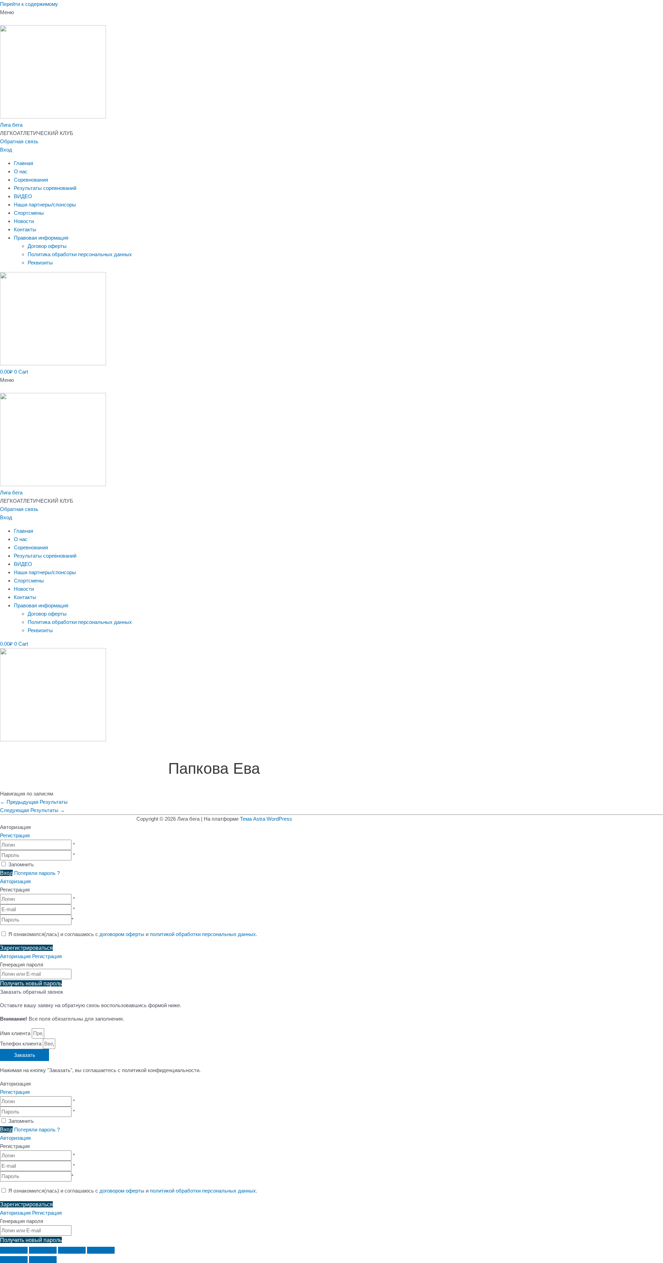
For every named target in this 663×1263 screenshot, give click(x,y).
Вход (6, 150)
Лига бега (11, 125)
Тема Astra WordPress (266, 819)
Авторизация (15, 881)
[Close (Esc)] (14, 1250)
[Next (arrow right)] (43, 1259)
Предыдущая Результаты (34, 802)
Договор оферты (47, 246)
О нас (21, 171)
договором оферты (121, 934)
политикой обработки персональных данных (203, 934)
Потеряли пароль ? (37, 873)
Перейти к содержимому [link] (29, 4)
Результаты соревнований (45, 188)
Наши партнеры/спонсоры (45, 205)
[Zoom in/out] (101, 1250)
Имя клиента (16, 1033)
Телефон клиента (21, 1044)
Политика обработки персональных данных (80, 254)
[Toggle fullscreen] (72, 1250)
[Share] (43, 1250)
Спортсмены (29, 213)
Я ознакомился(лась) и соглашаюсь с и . (132, 934)
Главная (23, 163)
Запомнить (21, 864)
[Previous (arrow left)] (14, 1259)
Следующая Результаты (32, 810)
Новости (24, 221)
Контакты (25, 229)
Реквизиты (40, 263)
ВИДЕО (23, 196)
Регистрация (15, 835)
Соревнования (31, 180)
